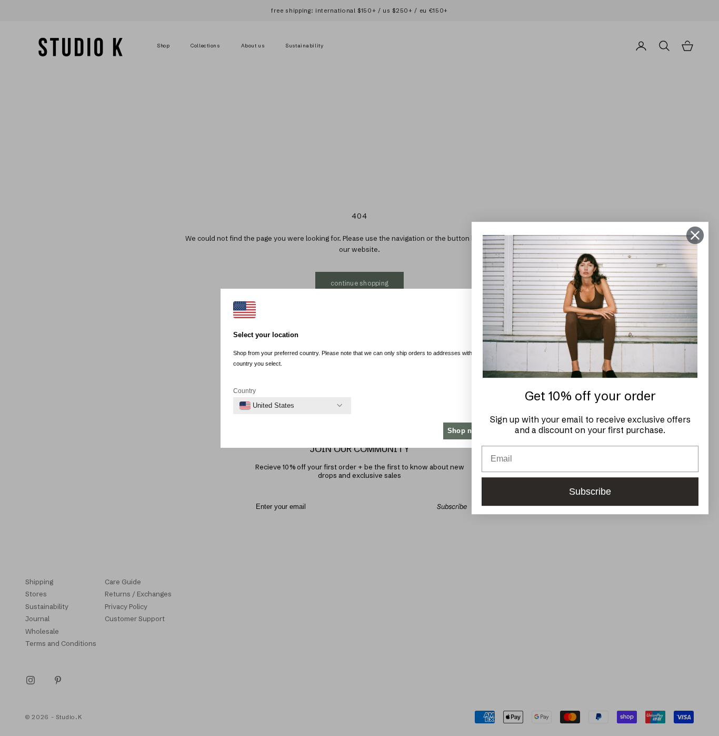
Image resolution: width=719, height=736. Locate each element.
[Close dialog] (695, 235)
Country (244, 391)
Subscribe (590, 491)
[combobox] (266, 405)
